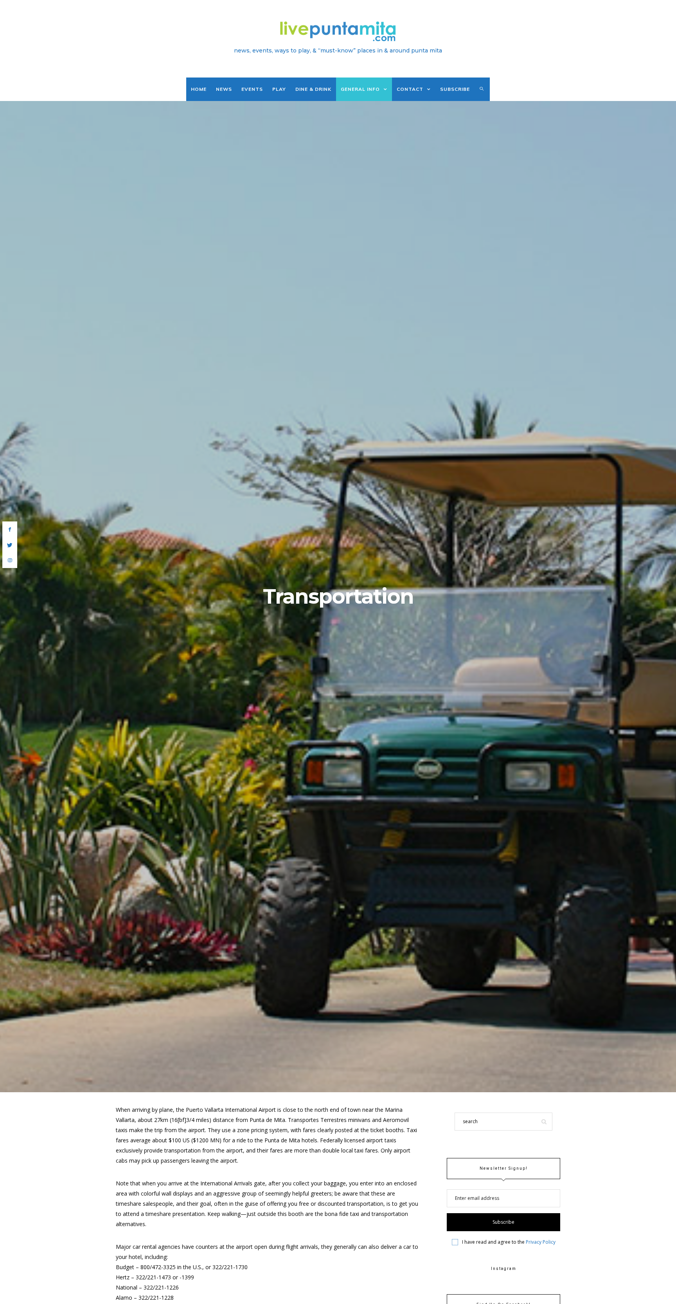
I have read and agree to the (509, 1242)
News (224, 89)
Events (252, 89)
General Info (360, 89)
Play (279, 89)
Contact (410, 89)
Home (199, 89)
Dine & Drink (313, 89)
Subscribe (455, 89)
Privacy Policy (541, 1242)
